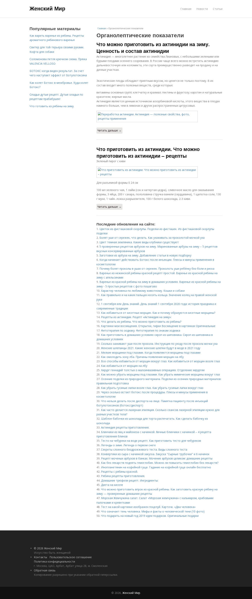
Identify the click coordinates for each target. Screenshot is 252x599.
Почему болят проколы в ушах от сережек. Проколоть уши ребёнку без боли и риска (156, 268)
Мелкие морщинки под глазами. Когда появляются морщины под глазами (150, 352)
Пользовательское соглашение (70, 557)
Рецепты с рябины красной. (119, 471)
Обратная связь (45, 570)
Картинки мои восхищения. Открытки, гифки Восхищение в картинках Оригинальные (158, 326)
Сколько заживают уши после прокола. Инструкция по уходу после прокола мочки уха (159, 344)
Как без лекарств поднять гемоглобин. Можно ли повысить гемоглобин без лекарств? (160, 463)
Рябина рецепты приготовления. (123, 476)
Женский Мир (47, 8)
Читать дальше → (109, 130)
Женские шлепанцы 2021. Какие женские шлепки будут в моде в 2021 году (150, 348)
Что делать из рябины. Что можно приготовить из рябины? (141, 321)
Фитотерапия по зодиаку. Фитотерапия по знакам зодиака (140, 330)
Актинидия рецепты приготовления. (125, 427)
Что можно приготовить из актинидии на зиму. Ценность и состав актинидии (153, 47)
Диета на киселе (112, 485)
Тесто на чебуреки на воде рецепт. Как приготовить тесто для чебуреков (151, 440)
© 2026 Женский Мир (48, 548)
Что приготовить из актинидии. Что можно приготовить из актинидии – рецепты (148, 152)
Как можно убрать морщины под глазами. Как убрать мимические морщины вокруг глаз (160, 374)
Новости (202, 9)
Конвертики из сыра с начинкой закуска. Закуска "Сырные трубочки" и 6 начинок (155, 454)
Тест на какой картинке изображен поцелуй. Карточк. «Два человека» (148, 507)
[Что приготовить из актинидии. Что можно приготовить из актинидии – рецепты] (159, 172)
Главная (185, 9)
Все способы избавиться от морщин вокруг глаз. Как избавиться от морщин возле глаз (160, 361)
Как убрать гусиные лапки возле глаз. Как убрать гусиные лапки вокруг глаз (152, 388)
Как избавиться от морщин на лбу (124, 366)
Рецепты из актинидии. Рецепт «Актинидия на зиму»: (136, 317)
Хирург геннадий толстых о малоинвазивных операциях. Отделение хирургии (153, 370)
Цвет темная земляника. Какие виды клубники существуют (139, 242)
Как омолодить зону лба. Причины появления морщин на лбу (142, 357)
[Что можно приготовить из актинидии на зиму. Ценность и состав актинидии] (159, 116)
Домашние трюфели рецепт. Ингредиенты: (129, 480)
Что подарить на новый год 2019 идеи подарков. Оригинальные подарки (150, 516)
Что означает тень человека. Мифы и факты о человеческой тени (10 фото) (153, 511)
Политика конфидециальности (54, 561)
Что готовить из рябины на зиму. (52, 106)
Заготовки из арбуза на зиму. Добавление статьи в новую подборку (145, 255)
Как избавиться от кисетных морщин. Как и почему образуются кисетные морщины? (158, 313)
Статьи (217, 9)
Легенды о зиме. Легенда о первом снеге (128, 445)
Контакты (40, 557)
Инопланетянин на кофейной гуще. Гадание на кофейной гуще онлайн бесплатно (156, 467)
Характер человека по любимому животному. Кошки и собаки (143, 291)
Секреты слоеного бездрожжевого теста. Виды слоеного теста (144, 449)
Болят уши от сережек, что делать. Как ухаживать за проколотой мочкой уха (152, 237)
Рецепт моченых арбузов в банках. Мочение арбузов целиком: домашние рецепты (156, 458)
